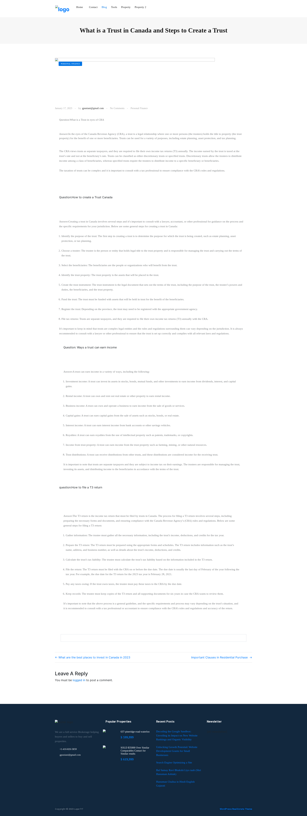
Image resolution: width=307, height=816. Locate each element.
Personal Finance (139, 108)
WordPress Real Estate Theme (236, 809)
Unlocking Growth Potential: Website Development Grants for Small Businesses (176, 751)
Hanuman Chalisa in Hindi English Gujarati (175, 783)
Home (79, 7)
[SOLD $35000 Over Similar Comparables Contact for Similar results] (104, 746)
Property (126, 7)
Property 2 (140, 7)
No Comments (117, 108)
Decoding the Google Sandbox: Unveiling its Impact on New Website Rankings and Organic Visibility (177, 735)
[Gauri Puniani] (62, 8)
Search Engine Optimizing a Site (174, 762)
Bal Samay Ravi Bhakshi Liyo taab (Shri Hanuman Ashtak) (178, 772)
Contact (93, 7)
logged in (79, 680)
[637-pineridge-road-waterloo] (104, 730)
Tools (114, 7)
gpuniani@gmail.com (93, 108)
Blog (104, 7)
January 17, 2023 (63, 108)
